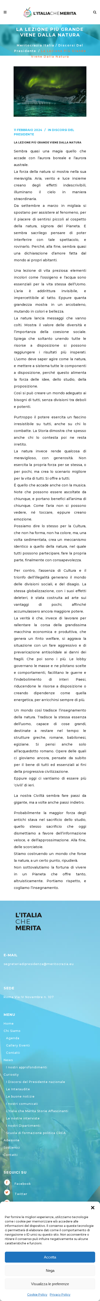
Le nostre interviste (23, 1118)
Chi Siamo (12, 1031)
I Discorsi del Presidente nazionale (35, 1082)
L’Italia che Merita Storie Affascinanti (37, 1111)
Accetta (50, 1257)
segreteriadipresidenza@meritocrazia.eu (39, 964)
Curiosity (11, 1074)
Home (9, 1023)
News (8, 1060)
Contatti (13, 1053)
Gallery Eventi (18, 1045)
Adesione (12, 1140)
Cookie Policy (37, 1294)
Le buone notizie (20, 1096)
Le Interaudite (18, 1089)
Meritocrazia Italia (35, 45)
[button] (92, 1207)
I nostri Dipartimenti (23, 1125)
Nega (50, 1270)
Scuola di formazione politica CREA (36, 1133)
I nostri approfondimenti (26, 1067)
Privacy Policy (60, 1294)
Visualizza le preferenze (50, 1284)
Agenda (12, 1038)
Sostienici (12, 1147)
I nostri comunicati (22, 1104)
